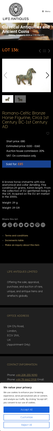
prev (39, 51)
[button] (47, 75)
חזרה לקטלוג (44, 51)
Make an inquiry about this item (22, 245)
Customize (26, 417)
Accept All (26, 409)
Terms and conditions (16, 235)
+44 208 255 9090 (26, 375)
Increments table (14, 240)
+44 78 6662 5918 (26, 379)
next (49, 51)
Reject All (26, 424)
